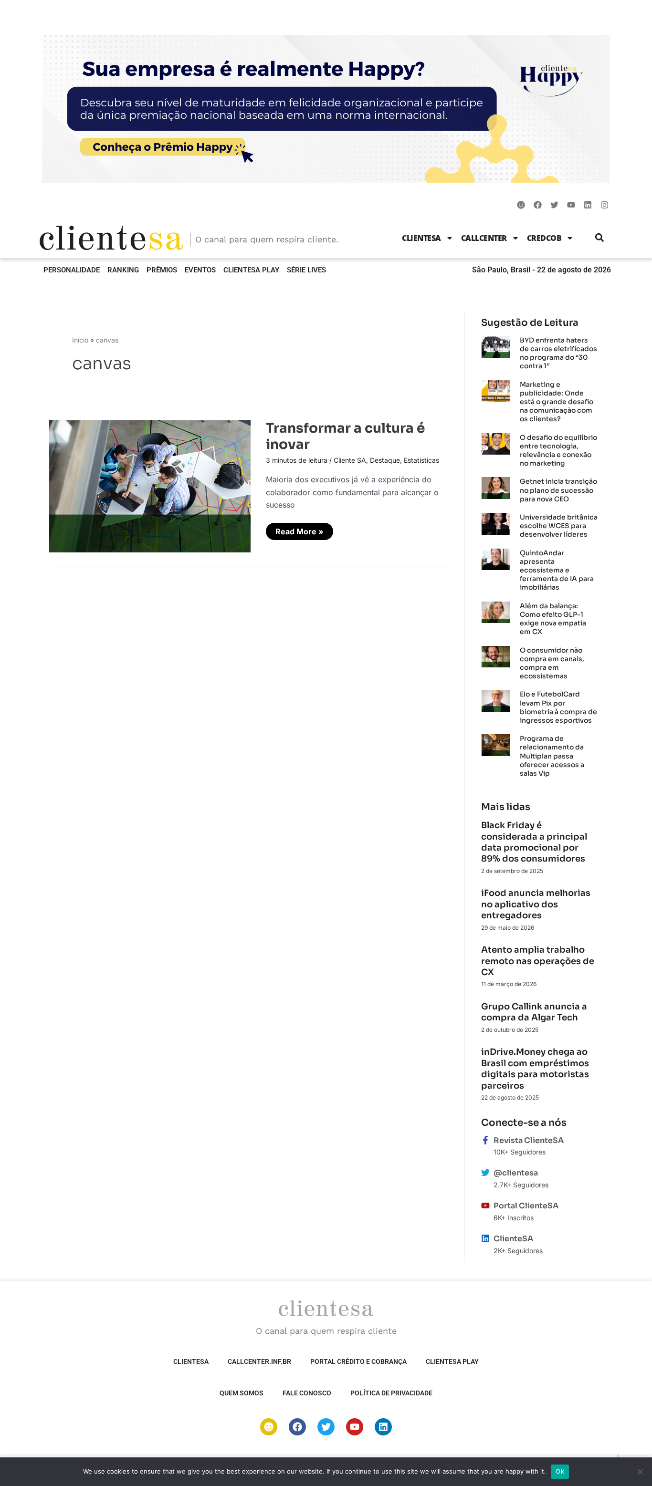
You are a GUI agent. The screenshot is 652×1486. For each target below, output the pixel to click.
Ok (560, 1471)
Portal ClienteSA (526, 1206)
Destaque (385, 460)
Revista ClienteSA (529, 1140)
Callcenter (484, 238)
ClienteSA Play (251, 270)
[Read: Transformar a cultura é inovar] (150, 485)
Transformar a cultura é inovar (345, 436)
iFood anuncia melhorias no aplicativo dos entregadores (535, 904)
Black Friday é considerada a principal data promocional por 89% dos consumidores (534, 842)
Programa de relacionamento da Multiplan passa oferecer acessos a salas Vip (552, 756)
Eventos (200, 270)
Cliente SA (350, 460)
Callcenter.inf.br (259, 1361)
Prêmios (162, 270)
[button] (600, 238)
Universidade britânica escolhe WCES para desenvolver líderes (559, 526)
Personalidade (71, 270)
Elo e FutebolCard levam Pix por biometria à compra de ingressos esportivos (558, 707)
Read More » (299, 529)
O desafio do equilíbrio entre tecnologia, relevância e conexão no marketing (558, 450)
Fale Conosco (307, 1393)
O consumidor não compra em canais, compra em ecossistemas (552, 663)
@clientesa (516, 1173)
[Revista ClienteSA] (485, 1140)
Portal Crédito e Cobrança (358, 1361)
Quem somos (241, 1393)
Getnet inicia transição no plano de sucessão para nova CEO (558, 490)
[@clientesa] (485, 1172)
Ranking (123, 270)
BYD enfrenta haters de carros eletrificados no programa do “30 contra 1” (558, 353)
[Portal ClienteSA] (485, 1205)
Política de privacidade (391, 1393)
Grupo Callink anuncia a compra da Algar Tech (534, 1012)
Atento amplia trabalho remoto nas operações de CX (537, 961)
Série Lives (306, 270)
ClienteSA (421, 238)
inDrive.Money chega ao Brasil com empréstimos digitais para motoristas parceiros (535, 1069)
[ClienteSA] (485, 1238)
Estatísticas (421, 460)
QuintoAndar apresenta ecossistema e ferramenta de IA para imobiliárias (557, 570)
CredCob (544, 238)
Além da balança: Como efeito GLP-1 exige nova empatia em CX (553, 619)
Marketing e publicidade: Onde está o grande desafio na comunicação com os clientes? (556, 402)
